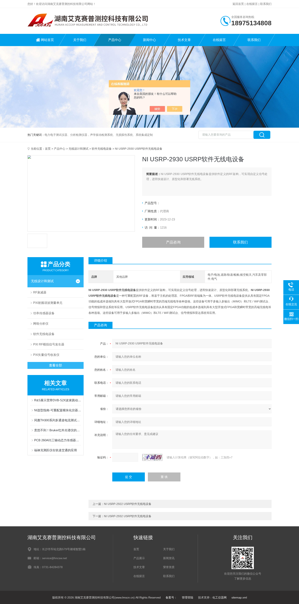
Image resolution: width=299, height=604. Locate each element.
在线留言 (252, 4)
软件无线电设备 (102, 148)
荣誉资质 (169, 567)
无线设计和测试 (78, 148)
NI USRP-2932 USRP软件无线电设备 (127, 516)
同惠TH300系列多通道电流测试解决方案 (57, 420)
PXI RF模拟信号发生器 (48, 344)
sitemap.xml (239, 597)
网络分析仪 (40, 323)
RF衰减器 (39, 292)
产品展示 (139, 558)
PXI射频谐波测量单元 (47, 302)
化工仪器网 (219, 597)
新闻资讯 (169, 558)
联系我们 (266, 4)
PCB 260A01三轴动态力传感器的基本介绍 (57, 440)
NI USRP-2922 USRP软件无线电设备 (127, 504)
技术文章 (184, 40)
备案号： (171, 597)
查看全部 (55, 365)
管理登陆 (187, 597)
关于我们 (79, 40)
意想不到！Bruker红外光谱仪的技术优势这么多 (57, 430)
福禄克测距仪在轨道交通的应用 (55, 450)
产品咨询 (173, 242)
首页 (48, 148)
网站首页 (47, 40)
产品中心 (114, 40)
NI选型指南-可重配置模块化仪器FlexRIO (57, 410)
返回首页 (238, 4)
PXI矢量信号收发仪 (46, 354)
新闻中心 (149, 40)
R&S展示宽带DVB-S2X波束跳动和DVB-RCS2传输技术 (57, 400)
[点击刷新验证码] (152, 457)
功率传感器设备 (44, 313)
